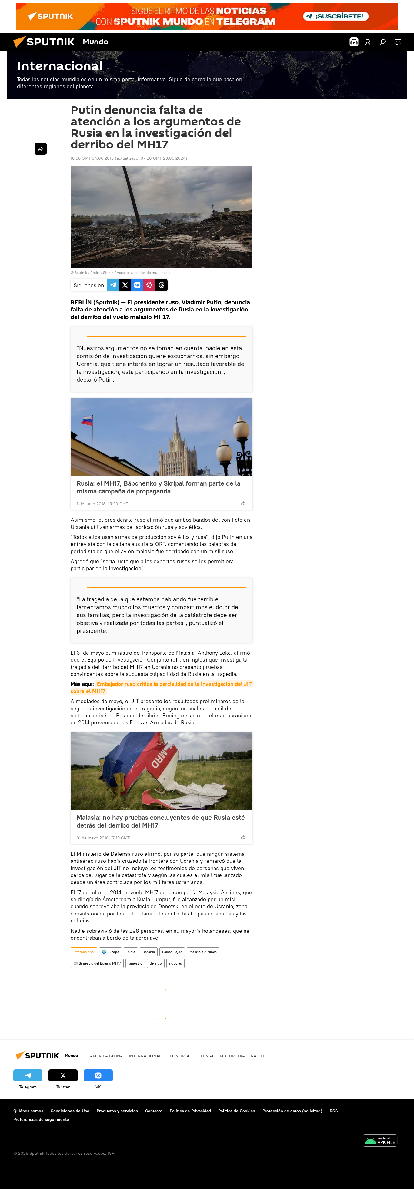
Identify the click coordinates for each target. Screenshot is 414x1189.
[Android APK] (380, 1141)
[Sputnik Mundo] (46, 49)
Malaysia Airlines (203, 951)
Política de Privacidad (190, 1111)
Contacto (153, 1111)
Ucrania (148, 951)
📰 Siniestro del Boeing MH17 (97, 963)
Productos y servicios (117, 1111)
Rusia (130, 951)
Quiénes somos (28, 1111)
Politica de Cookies (236, 1111)
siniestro (135, 963)
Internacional (84, 951)
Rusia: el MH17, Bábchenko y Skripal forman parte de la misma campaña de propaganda (158, 487)
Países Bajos (172, 951)
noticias (175, 963)
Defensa (204, 1055)
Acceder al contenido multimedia (143, 272)
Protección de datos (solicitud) (292, 1111)
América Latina (106, 1055)
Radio (257, 1055)
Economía (178, 1055)
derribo (156, 963)
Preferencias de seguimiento (41, 1119)
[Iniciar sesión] (368, 42)
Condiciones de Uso (70, 1111)
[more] (243, 503)
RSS (334, 1111)
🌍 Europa (110, 951)
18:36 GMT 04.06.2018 (92, 158)
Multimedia (232, 1055)
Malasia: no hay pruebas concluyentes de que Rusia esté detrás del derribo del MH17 (161, 821)
